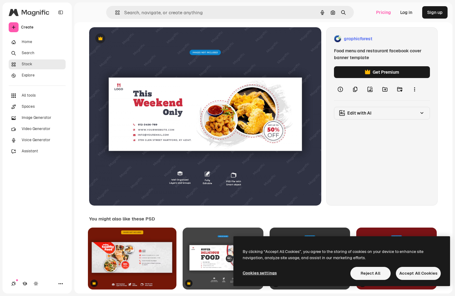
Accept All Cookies (418, 273)
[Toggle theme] (36, 284)
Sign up (435, 12)
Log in (406, 12)
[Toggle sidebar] (61, 12)
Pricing (383, 12)
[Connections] (14, 284)
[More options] (414, 89)
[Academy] (25, 284)
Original (128, 39)
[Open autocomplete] (115, 12)
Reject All (370, 273)
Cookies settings (260, 273)
